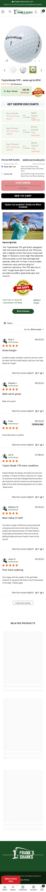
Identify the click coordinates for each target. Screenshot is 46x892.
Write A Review (23, 311)
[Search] (10, 11)
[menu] (2, 11)
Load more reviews (23, 603)
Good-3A (8, 174)
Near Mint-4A (10, 166)
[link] (23, 686)
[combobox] (34, 329)
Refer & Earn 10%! (11, 880)
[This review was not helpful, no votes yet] (41, 373)
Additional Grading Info (33, 160)
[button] (35, 61)
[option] (23, 44)
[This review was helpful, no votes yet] (36, 373)
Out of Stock (38, 164)
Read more (8, 487)
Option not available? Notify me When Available (23, 206)
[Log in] (35, 11)
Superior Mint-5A (11, 164)
